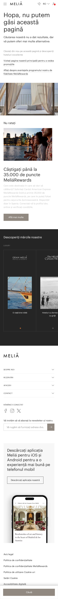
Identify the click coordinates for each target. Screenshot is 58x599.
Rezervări (8, 377)
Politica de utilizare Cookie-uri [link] (19, 572)
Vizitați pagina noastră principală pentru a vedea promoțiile (29, 62)
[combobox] (46, 3)
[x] (19, 411)
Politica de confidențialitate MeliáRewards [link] (25, 566)
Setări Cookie (11, 578)
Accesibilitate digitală (15, 584)
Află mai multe (16, 217)
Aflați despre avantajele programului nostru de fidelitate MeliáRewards (28, 72)
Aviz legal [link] (8, 554)
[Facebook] (6, 411)
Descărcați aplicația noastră (25, 480)
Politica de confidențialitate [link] (18, 560)
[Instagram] (12, 411)
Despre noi (9, 369)
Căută (29, 592)
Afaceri (7, 385)
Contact (8, 393)
